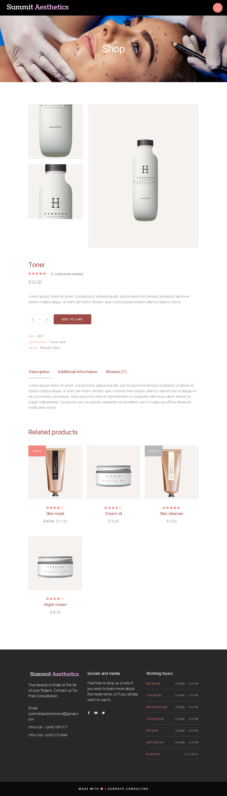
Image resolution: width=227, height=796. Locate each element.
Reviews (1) (116, 371)
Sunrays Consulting (128, 788)
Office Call (35, 727)
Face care (57, 342)
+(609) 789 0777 (56, 727)
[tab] (39, 372)
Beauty (45, 347)
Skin (56, 347)
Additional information (77, 371)
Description (39, 371)
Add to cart (72, 319)
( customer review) (67, 274)
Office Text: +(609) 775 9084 (47, 735)
